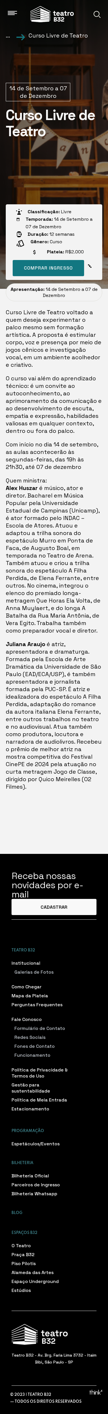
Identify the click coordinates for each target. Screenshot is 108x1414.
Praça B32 (23, 1255)
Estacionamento (30, 1109)
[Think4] (96, 1392)
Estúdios (21, 1290)
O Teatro (21, 1246)
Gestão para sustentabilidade (31, 1088)
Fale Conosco (27, 1019)
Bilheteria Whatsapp (34, 1194)
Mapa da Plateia (30, 996)
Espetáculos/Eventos (36, 1144)
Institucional (26, 963)
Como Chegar (26, 987)
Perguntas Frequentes (37, 1005)
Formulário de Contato (39, 1028)
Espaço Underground (35, 1281)
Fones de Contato (34, 1046)
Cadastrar (54, 907)
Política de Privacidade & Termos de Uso (40, 1073)
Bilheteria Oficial (30, 1176)
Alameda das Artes (33, 1272)
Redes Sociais (30, 1037)
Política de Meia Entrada (39, 1100)
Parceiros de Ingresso (36, 1185)
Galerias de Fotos (34, 972)
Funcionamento (32, 1055)
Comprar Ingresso (48, 268)
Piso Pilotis (24, 1263)
